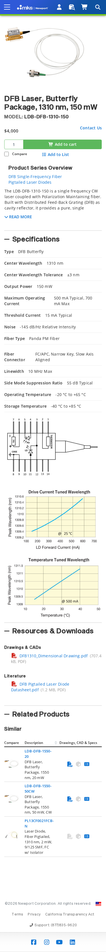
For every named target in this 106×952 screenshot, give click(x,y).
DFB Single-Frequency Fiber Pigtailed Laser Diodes (35, 179)
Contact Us (91, 128)
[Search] (97, 7)
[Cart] (84, 7)
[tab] (53, 207)
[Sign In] (59, 7)
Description (34, 742)
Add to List (58, 155)
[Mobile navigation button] (7, 7)
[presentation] (53, 476)
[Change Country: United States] (98, 904)
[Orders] (72, 7)
